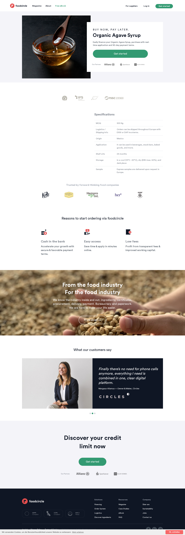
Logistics (98, 513)
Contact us (147, 517)
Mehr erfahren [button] (78, 532)
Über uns (146, 504)
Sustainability (148, 509)
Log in (146, 6)
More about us (92, 320)
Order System (100, 509)
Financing (98, 504)
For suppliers (132, 6)
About (48, 6)
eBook (121, 513)
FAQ (120, 517)
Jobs (145, 513)
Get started (164, 6)
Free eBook (60, 6)
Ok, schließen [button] (174, 532)
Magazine (36, 6)
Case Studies (124, 509)
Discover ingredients (102, 517)
